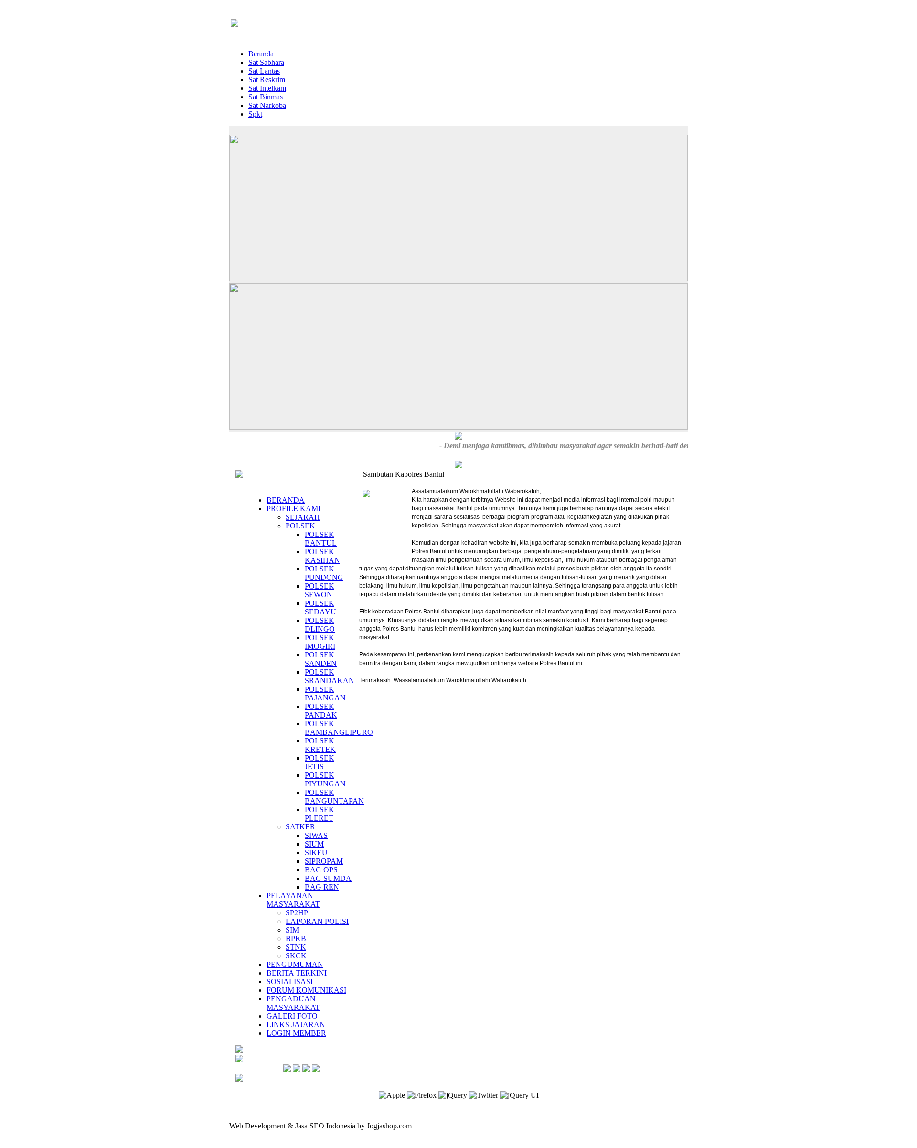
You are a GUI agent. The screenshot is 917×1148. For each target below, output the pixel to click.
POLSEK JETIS (319, 762)
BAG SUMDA (328, 878)
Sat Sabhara (266, 62)
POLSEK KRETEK (320, 745)
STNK (296, 947)
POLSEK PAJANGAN (325, 693)
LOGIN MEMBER (296, 1033)
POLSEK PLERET (319, 813)
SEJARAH (303, 517)
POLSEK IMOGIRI (320, 641)
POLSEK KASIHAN (322, 555)
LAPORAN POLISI (317, 921)
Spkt (255, 114)
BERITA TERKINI (297, 973)
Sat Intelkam (267, 88)
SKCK (296, 956)
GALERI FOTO (292, 1016)
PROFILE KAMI (293, 508)
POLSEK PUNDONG (324, 573)
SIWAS (316, 835)
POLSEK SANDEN (321, 659)
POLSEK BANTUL (321, 538)
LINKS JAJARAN (296, 1024)
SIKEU (316, 852)
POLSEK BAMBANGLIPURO (339, 727)
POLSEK (300, 526)
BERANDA (286, 500)
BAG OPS (321, 870)
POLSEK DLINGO (320, 624)
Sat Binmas (265, 97)
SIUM (314, 844)
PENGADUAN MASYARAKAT (293, 1003)
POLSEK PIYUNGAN (325, 779)
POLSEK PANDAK (321, 710)
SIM (292, 930)
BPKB (296, 938)
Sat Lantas (264, 71)
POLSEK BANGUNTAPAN (334, 796)
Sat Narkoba (267, 105)
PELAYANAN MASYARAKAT (293, 899)
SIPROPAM (324, 861)
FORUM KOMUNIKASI (306, 990)
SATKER (300, 827)
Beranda (261, 54)
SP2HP (297, 913)
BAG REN (322, 887)
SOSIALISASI (290, 981)
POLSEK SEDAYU (320, 607)
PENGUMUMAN (295, 964)
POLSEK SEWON (319, 590)
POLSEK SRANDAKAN (329, 676)
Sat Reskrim (266, 79)
